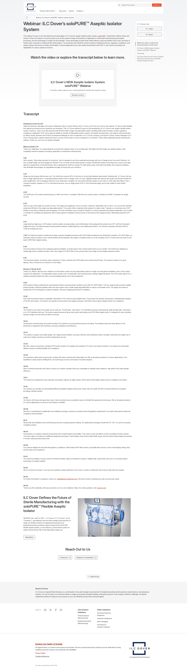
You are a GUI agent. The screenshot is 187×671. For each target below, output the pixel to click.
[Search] (119, 5)
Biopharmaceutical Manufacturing (84, 622)
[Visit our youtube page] (61, 610)
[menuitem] (48, 11)
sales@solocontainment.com (67, 479)
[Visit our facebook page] (56, 610)
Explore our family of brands (48, 644)
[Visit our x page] (50, 610)
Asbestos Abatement (104, 618)
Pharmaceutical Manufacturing (83, 617)
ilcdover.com (101, 488)
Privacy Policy (40, 653)
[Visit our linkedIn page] (45, 610)
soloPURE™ (102, 36)
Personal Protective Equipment (104, 614)
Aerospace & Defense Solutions (103, 626)
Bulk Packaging (102, 622)
